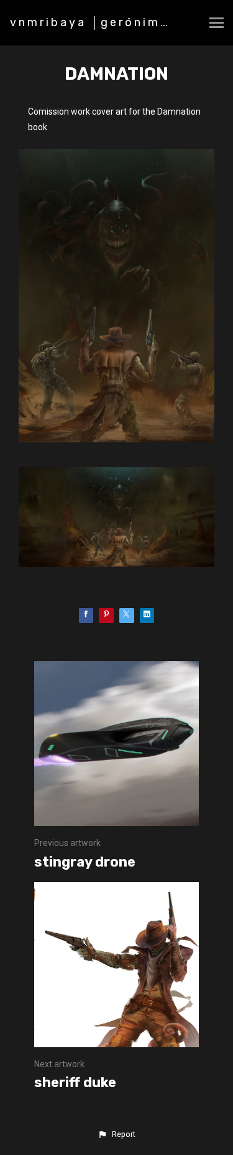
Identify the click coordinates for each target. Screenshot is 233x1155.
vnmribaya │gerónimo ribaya (115, 22)
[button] (116, 1134)
